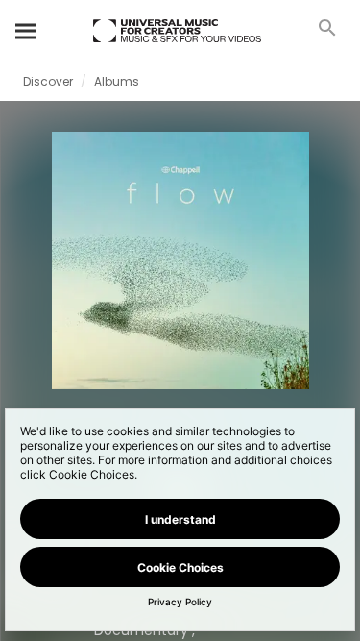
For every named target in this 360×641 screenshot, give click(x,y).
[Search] (26, 31)
